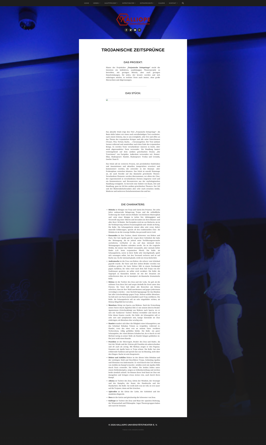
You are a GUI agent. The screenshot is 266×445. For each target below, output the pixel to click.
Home (86, 3)
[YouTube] (135, 30)
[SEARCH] (183, 3)
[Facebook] (126, 30)
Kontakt (172, 3)
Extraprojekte (146, 3)
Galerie (161, 3)
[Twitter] (131, 30)
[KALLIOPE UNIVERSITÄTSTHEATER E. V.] (133, 19)
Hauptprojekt (110, 3)
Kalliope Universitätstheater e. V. (137, 425)
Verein (96, 3)
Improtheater (128, 3)
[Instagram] (139, 30)
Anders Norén (138, 430)
